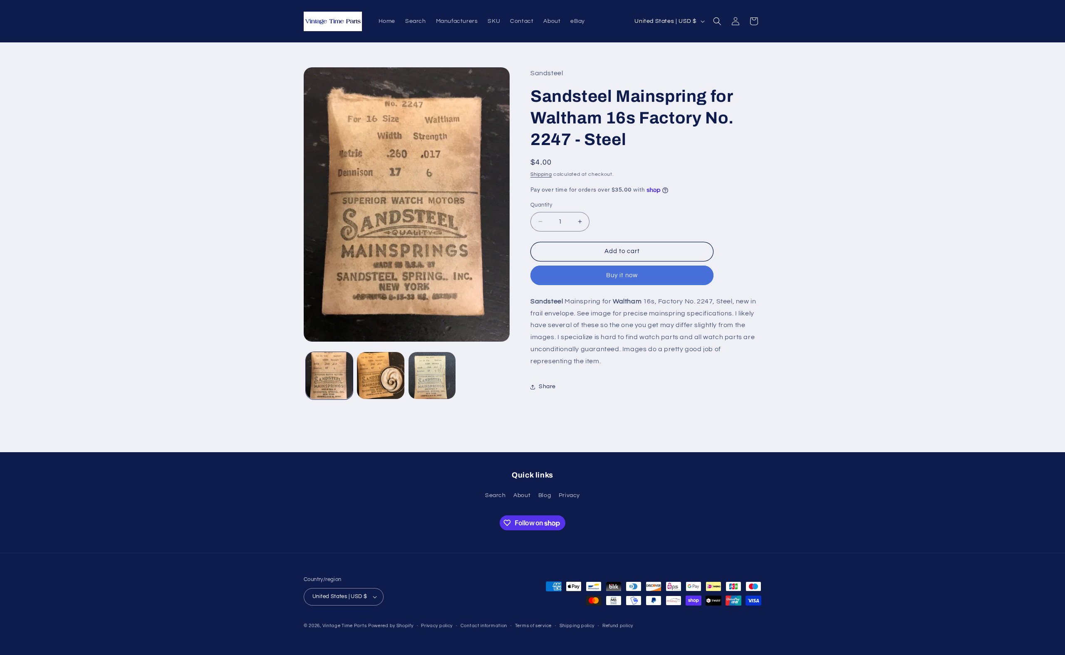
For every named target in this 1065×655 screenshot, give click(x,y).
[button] (717, 21)
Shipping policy (577, 625)
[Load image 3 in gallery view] (432, 375)
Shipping (541, 174)
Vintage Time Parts (344, 625)
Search (495, 495)
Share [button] (547, 386)
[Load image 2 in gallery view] (380, 375)
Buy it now (622, 275)
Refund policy (617, 625)
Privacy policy (437, 625)
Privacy (569, 495)
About (521, 495)
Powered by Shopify (391, 625)
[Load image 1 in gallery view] (329, 375)
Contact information (484, 625)
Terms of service (533, 625)
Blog (544, 495)
